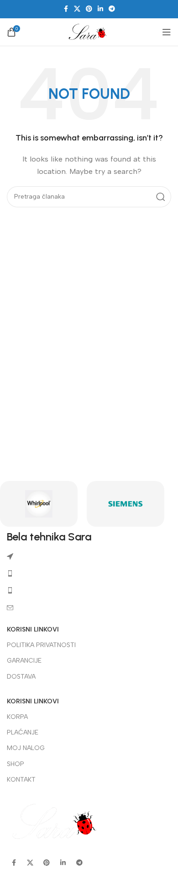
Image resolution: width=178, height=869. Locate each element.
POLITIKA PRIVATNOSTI (41, 645)
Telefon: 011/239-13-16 (50, 573)
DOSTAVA (21, 676)
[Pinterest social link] (89, 9)
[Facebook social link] (65, 9)
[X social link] (77, 9)
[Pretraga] (160, 196)
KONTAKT (21, 779)
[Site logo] (89, 31)
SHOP (15, 764)
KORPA (17, 717)
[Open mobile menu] (166, 32)
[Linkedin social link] (100, 9)
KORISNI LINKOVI (33, 629)
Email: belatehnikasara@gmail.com (70, 607)
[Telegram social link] (112, 9)
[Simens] (125, 504)
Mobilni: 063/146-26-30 (53, 590)
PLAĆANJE (22, 732)
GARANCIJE (24, 660)
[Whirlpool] (39, 504)
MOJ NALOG (26, 748)
